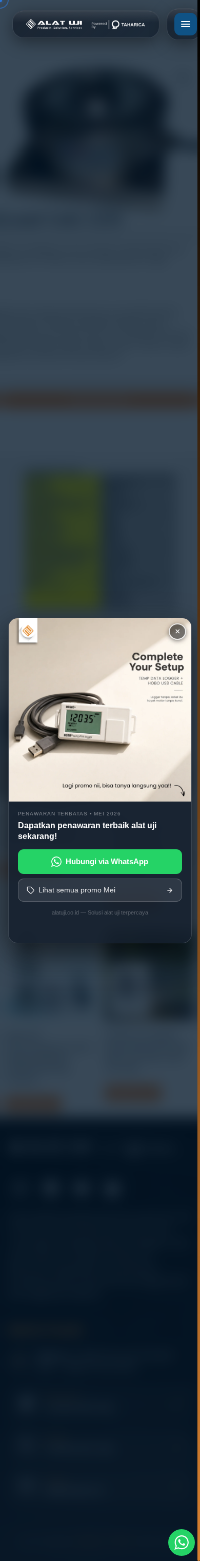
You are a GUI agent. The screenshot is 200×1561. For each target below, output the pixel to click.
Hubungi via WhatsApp (107, 861)
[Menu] (185, 24)
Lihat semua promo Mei (76, 890)
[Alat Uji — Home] (86, 24)
